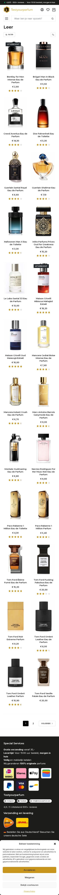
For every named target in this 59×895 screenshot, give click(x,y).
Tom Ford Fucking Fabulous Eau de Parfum (43, 582)
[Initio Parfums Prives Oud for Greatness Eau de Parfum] (43, 221)
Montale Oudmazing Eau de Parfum (15, 470)
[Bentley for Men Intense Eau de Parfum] (15, 56)
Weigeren (29, 877)
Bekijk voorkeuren (29, 885)
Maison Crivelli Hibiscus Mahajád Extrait (43, 301)
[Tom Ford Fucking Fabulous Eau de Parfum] (43, 559)
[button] (55, 843)
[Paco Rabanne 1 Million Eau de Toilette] (15, 505)
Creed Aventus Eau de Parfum (15, 135)
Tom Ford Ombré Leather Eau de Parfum (43, 639)
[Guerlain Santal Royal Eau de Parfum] (15, 167)
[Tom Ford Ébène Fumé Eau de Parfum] (15, 559)
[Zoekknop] (52, 18)
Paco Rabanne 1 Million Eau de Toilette (15, 527)
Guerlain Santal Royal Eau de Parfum (15, 189)
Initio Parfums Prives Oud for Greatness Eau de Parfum (43, 244)
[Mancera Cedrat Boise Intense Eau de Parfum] (43, 335)
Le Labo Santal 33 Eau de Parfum (15, 299)
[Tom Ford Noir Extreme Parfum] (15, 616)
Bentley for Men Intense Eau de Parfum (15, 79)
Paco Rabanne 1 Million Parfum (43, 527)
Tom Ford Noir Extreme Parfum (15, 638)
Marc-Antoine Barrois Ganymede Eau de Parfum (43, 415)
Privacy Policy (29, 891)
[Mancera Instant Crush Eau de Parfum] (15, 391)
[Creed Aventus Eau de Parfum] (15, 113)
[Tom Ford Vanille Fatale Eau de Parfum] (43, 673)
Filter (10, 34)
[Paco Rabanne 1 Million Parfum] (43, 505)
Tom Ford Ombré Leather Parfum (15, 694)
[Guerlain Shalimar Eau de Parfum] (43, 167)
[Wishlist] (48, 9)
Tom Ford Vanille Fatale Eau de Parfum (43, 694)
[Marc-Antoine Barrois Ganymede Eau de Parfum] (43, 391)
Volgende (45, 723)
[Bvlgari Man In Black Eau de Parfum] (43, 56)
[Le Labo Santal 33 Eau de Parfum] (15, 278)
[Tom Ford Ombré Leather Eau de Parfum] (43, 616)
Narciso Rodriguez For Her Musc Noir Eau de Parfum (43, 472)
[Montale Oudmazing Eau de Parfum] (15, 448)
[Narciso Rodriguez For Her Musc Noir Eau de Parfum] (43, 448)
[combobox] (31, 19)
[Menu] (7, 19)
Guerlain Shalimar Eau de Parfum (43, 189)
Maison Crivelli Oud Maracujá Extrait (15, 356)
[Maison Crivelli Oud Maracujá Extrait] (15, 335)
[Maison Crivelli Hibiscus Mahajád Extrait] (43, 278)
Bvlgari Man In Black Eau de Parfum (43, 78)
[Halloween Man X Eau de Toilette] (15, 221)
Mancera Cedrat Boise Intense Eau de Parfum (43, 358)
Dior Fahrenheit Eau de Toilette (43, 135)
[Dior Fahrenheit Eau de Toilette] (43, 113)
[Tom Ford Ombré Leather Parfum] (15, 673)
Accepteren (29, 870)
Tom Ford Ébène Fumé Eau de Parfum (15, 581)
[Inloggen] (42, 9)
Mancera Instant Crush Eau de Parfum (15, 413)
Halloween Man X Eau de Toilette (15, 243)
